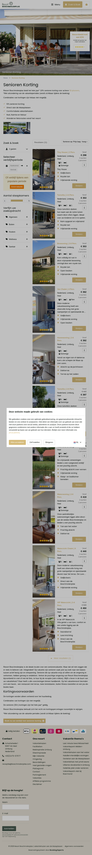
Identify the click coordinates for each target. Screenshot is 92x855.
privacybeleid (14, 433)
